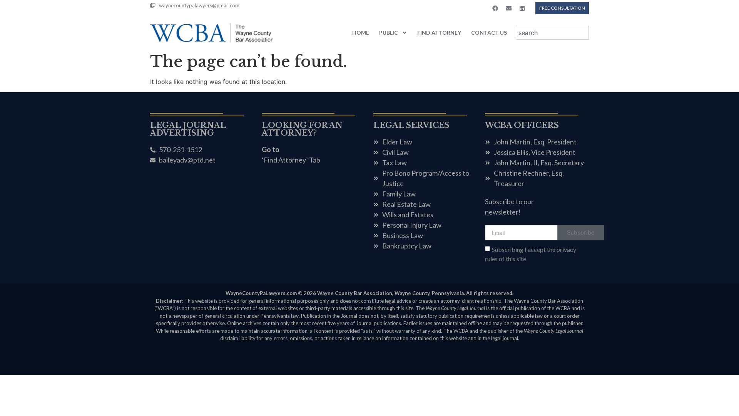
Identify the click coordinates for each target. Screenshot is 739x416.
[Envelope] (508, 8)
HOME (360, 32)
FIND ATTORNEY (439, 32)
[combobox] (552, 33)
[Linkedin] (522, 8)
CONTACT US (489, 32)
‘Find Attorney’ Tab (291, 160)
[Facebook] (495, 8)
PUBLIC (388, 32)
